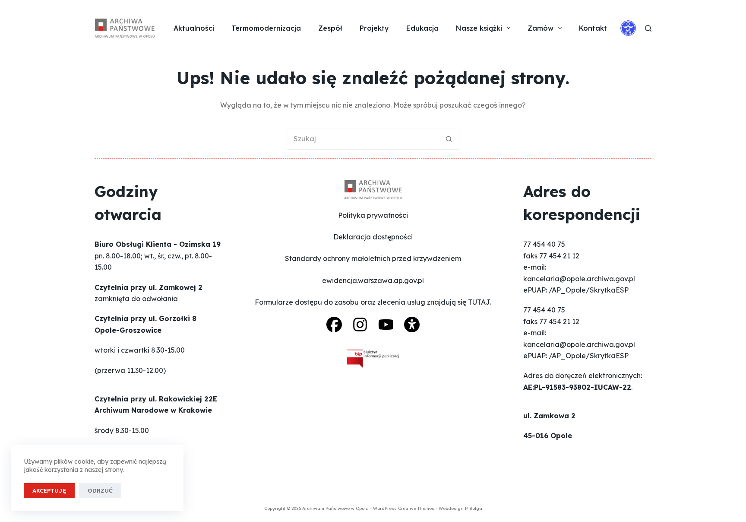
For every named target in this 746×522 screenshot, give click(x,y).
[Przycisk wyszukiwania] (448, 138)
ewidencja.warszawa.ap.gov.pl (373, 280)
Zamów (540, 28)
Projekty (374, 28)
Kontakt (593, 28)
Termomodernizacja (266, 28)
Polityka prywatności (373, 215)
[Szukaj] (648, 28)
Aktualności (194, 28)
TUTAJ (479, 302)
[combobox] (362, 139)
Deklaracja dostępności (373, 236)
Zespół (330, 28)
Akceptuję (49, 490)
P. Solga (473, 508)
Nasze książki (479, 28)
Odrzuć (100, 490)
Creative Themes (416, 508)
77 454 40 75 (544, 244)
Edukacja (422, 28)
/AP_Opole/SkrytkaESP (589, 290)
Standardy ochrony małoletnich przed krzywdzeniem (373, 258)
